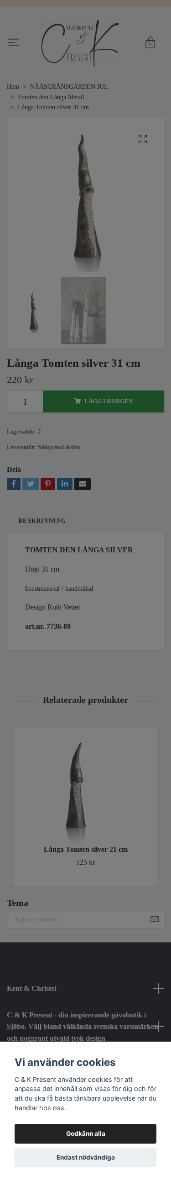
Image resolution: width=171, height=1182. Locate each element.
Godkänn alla (85, 1133)
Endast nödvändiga (86, 1157)
